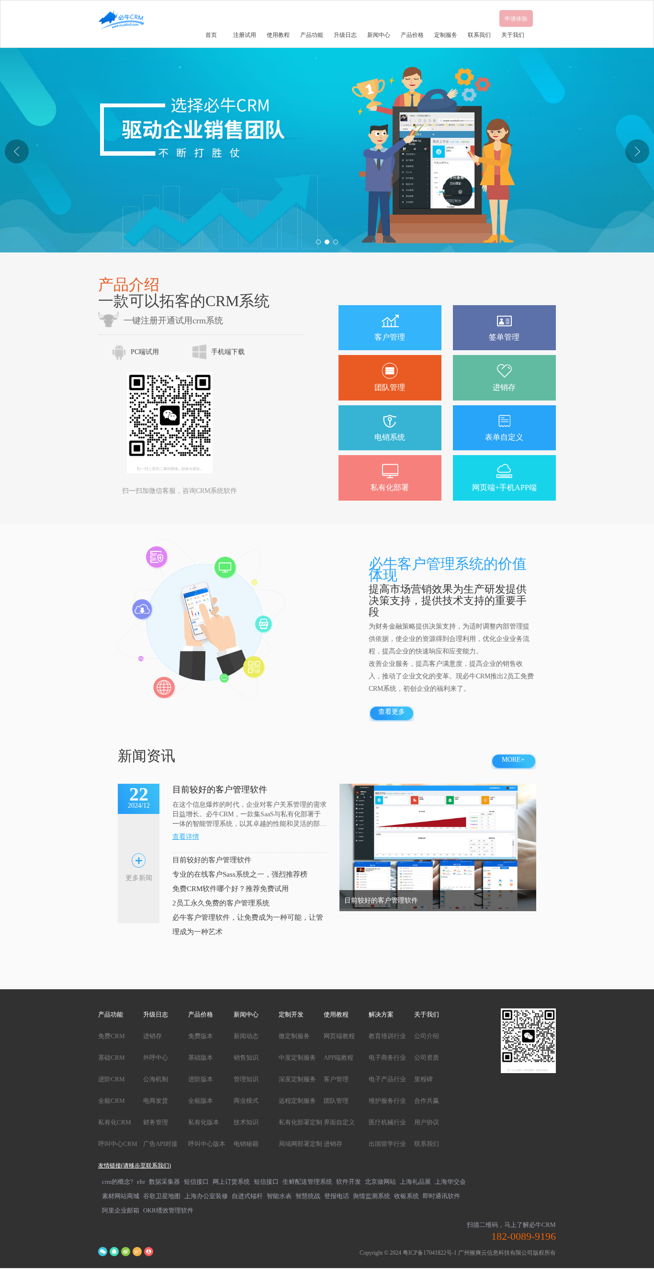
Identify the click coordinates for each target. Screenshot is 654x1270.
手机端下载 (228, 351)
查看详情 (185, 836)
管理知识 (246, 1079)
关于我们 (512, 35)
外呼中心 (155, 1057)
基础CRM (111, 1057)
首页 (211, 35)
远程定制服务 (297, 1100)
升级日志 (345, 35)
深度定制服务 (297, 1079)
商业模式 (246, 1100)
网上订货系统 (231, 1181)
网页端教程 (339, 1036)
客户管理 (336, 1079)
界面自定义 (339, 1122)
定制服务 (445, 35)
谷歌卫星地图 (161, 1196)
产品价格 (412, 35)
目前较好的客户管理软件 (211, 860)
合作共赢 (426, 1100)
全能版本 (200, 1100)
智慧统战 (307, 1196)
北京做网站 (380, 1181)
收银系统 (406, 1196)
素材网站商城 (120, 1196)
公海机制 (155, 1079)
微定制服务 (294, 1036)
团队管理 (336, 1100)
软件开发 (348, 1181)
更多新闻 (138, 877)
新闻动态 (246, 1036)
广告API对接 (160, 1143)
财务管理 (155, 1122)
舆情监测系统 (371, 1196)
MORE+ (513, 759)
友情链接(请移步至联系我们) (134, 1165)
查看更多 (391, 711)
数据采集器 (164, 1181)
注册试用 (244, 35)
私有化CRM (114, 1122)
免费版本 (200, 1036)
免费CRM (111, 1036)
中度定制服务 (297, 1057)
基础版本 (200, 1057)
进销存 (152, 1036)
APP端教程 (338, 1057)
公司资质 (426, 1057)
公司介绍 (426, 1036)
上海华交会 (450, 1181)
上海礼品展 (415, 1181)
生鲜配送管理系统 (307, 1181)
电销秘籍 (246, 1143)
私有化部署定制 (300, 1122)
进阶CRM (111, 1079)
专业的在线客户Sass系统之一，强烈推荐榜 (239, 874)
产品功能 (311, 35)
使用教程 (278, 35)
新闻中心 (378, 35)
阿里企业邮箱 (120, 1210)
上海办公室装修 (206, 1196)
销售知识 (246, 1057)
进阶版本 (200, 1079)
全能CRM (111, 1100)
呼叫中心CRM (117, 1143)
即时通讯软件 (441, 1196)
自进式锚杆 (247, 1196)
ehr (141, 1181)
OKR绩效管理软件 (168, 1210)
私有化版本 (203, 1122)
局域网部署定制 (300, 1143)
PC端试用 (145, 351)
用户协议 (426, 1122)
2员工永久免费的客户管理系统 (221, 903)
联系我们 (479, 35)
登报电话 (336, 1196)
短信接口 (196, 1181)
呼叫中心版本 (207, 1143)
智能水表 (279, 1196)
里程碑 (423, 1079)
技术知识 (246, 1122)
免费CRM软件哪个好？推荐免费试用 (230, 888)
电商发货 (155, 1100)
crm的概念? (117, 1181)
